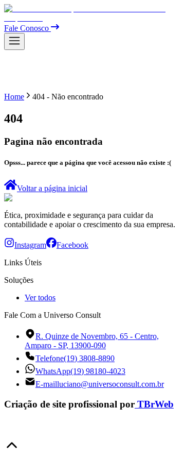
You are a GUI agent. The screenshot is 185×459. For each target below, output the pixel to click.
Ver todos (40, 297)
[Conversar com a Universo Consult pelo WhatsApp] (12, 432)
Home (14, 96)
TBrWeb (155, 404)
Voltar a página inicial (52, 188)
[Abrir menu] (14, 41)
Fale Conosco (27, 28)
